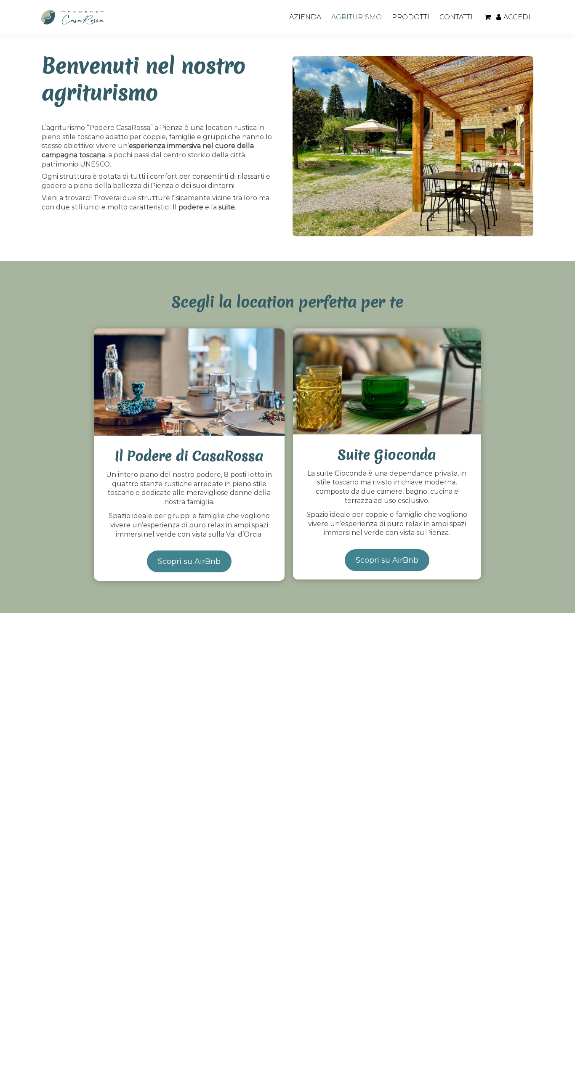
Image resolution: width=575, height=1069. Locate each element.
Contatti (456, 17)
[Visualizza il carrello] (487, 17)
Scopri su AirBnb (189, 561)
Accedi (516, 17)
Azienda (305, 17)
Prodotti (410, 17)
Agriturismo (356, 17)
